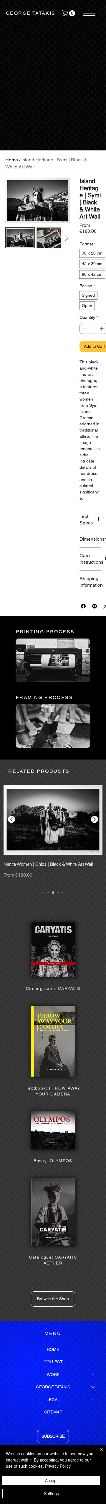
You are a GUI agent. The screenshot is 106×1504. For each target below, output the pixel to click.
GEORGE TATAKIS (31, 13)
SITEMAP (53, 1412)
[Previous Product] (11, 819)
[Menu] (89, 13)
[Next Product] (94, 819)
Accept (51, 1480)
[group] (53, 833)
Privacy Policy (58, 1466)
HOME (53, 1349)
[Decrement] (84, 328)
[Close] (98, 1453)
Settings (51, 1493)
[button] (69, 13)
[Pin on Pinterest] (94, 606)
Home (11, 160)
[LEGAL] (93, 1399)
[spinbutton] (93, 328)
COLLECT (53, 1361)
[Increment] (102, 328)
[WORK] (93, 1374)
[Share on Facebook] (83, 606)
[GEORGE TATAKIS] (93, 1387)
